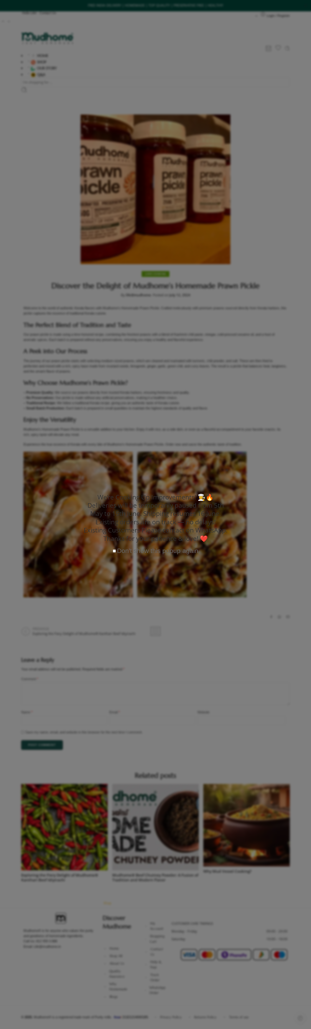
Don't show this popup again (157, 550)
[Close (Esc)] (227, 470)
